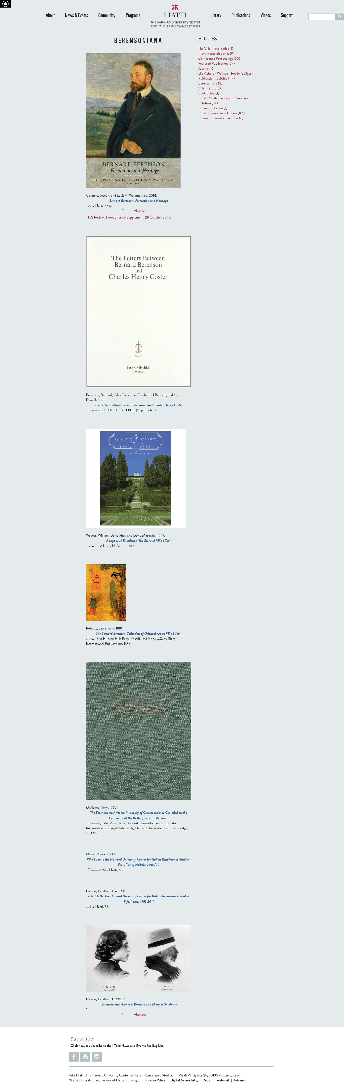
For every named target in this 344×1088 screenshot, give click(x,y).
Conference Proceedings (219, 58)
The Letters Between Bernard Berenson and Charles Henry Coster (139, 405)
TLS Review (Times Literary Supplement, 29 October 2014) (129, 217)
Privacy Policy (155, 1080)
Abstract (140, 209)
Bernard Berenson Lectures (221, 118)
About (50, 15)
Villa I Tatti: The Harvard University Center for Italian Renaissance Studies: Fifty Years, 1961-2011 (138, 898)
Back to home (5, 4)
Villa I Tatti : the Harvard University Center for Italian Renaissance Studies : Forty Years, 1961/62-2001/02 (139, 862)
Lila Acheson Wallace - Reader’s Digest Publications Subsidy (225, 76)
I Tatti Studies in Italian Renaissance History (225, 100)
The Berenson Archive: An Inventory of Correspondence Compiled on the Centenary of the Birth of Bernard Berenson (138, 815)
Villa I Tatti (209, 88)
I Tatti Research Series (216, 53)
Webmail (222, 1080)
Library (216, 15)
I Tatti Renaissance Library (222, 113)
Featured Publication (216, 63)
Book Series (208, 93)
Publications (241, 15)
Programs (133, 15)
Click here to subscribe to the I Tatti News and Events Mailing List (116, 1045)
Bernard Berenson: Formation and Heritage (138, 200)
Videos (266, 15)
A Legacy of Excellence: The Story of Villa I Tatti (138, 540)
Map (207, 1080)
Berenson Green (213, 108)
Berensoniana (210, 83)
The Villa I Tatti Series (215, 48)
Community (106, 15)
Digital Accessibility (184, 1080)
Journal (205, 68)
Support (287, 15)
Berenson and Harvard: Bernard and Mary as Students (139, 1004)
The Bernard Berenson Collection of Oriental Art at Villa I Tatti (138, 633)
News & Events (76, 15)
